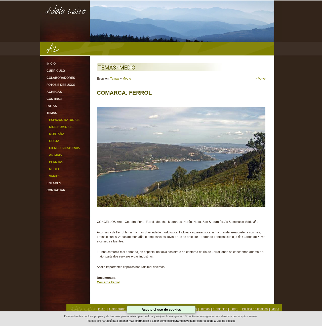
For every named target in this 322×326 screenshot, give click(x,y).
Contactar (56, 190)
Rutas (52, 106)
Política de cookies (255, 309)
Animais (55, 155)
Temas (52, 113)
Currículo (56, 71)
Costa (54, 141)
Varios (54, 176)
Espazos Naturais (64, 120)
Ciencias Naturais (64, 148)
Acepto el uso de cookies (161, 309)
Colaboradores (61, 78)
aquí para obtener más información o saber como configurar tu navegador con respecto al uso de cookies (170, 320)
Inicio (51, 64)
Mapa (275, 309)
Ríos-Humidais (60, 127)
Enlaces (54, 183)
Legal (234, 309)
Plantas (56, 162)
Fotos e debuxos (61, 85)
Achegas (54, 92)
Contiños (54, 99)
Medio (54, 169)
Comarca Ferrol (108, 282)
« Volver (261, 78)
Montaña (56, 134)
